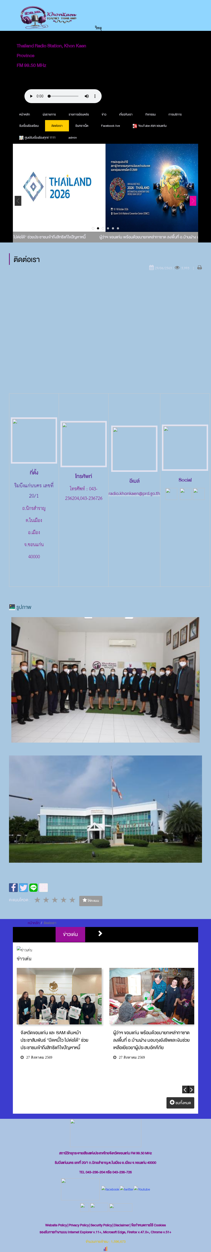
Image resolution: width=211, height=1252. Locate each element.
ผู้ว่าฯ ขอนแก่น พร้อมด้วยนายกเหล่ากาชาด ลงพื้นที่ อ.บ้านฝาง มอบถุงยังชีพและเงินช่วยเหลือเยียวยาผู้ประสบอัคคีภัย (151, 1040)
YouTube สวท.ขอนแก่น (152, 126)
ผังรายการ (49, 114)
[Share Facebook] (13, 887)
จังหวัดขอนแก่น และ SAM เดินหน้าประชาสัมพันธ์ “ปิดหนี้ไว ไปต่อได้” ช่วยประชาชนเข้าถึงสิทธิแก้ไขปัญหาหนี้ (54, 1040)
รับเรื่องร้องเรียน (29, 126)
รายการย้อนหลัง (79, 114)
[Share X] (23, 887)
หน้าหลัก (24, 114)
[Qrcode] (43, 887)
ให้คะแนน (93, 901)
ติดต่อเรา (57, 126)
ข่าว (104, 114)
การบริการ (175, 114)
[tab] (70, 934)
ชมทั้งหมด (182, 1103)
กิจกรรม (150, 114)
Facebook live (110, 126)
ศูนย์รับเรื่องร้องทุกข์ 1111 (40, 137)
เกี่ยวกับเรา (126, 114)
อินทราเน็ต (81, 126)
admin (72, 137)
